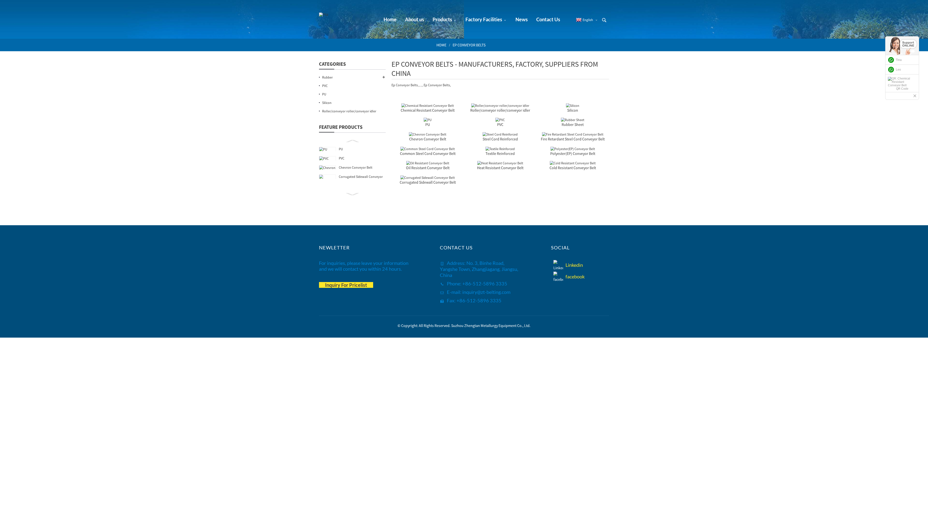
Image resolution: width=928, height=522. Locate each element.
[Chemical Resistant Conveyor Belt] (427, 105)
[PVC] (500, 119)
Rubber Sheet (573, 124)
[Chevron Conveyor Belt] (427, 134)
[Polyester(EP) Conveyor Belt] (573, 148)
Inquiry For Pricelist (346, 285)
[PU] (428, 119)
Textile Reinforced (500, 153)
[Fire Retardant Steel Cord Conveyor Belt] (572, 134)
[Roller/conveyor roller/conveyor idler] (500, 105)
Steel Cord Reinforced (500, 139)
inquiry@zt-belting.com (486, 292)
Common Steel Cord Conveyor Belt (428, 153)
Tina (899, 60)
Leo (898, 69)
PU (341, 149)
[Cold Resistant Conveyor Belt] (573, 163)
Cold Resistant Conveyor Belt (573, 167)
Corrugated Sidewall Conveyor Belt (428, 182)
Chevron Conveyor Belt (355, 167)
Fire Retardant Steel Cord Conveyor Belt (573, 139)
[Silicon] (572, 105)
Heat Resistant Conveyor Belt (500, 167)
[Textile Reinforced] (500, 148)
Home (441, 45)
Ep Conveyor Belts (469, 45)
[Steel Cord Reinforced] (500, 134)
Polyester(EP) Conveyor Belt (572, 153)
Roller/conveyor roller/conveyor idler (500, 110)
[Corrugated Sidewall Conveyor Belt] (427, 177)
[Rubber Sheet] (572, 119)
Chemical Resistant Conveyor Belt (428, 110)
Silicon (572, 110)
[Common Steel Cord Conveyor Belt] (427, 148)
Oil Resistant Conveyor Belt (428, 167)
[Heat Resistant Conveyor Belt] (500, 163)
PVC (341, 158)
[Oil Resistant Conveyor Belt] (427, 163)
